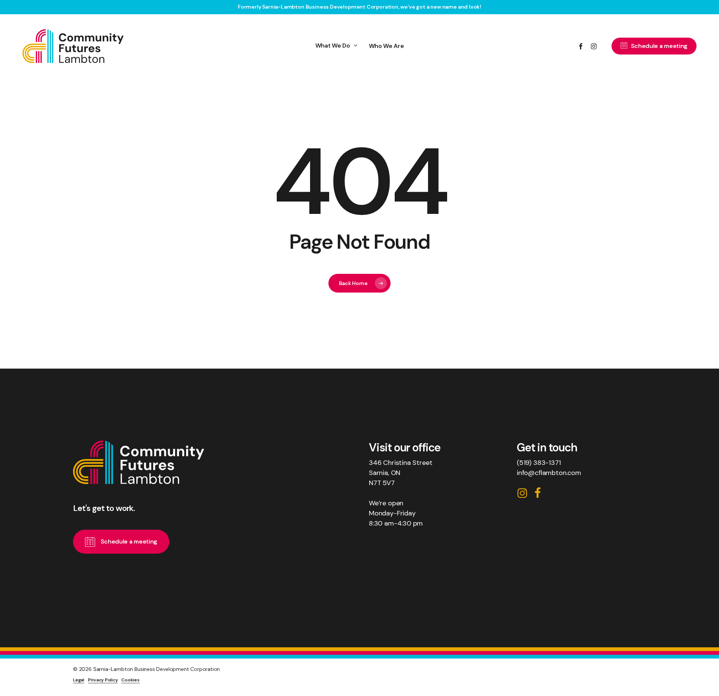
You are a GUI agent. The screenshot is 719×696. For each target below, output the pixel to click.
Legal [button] (78, 680)
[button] (129, 542)
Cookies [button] (130, 680)
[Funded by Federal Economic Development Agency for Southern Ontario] (543, 675)
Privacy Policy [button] (103, 680)
